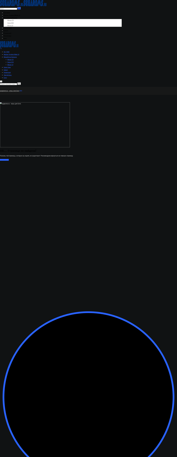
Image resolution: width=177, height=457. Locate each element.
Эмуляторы (7, 36)
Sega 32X (10, 23)
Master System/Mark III (12, 15)
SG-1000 (7, 13)
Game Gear (8, 28)
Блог (5, 38)
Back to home (4, 160)
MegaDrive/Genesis (10, 18)
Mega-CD (10, 20)
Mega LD (10, 25)
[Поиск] (1, 49)
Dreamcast (7, 33)
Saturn (6, 30)
